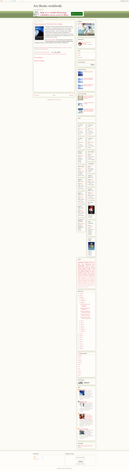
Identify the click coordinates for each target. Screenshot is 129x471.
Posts (36, 456)
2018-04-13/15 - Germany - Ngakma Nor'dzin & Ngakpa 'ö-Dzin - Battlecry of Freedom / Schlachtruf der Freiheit (86, 417)
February (82, 329)
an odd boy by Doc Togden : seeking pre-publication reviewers (89, 97)
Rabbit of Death (87, 275)
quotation (83, 271)
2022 (81, 295)
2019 (81, 334)
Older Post (71, 95)
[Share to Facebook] (58, 52)
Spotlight (44, 49)
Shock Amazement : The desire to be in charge (85, 314)
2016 (81, 335)
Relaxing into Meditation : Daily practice (85, 309)
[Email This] (54, 52)
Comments (37, 459)
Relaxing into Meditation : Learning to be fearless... (85, 311)
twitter (88, 283)
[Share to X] (57, 52)
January (82, 331)
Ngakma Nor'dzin (83, 262)
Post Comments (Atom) (56, 99)
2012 (81, 343)
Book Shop (80, 57)
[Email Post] (52, 52)
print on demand (89, 278)
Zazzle (79, 375)
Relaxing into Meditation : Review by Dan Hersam (89, 79)
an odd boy (92, 267)
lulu (82, 274)
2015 (81, 337)
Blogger (70, 468)
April (82, 326)
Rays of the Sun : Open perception (86, 43)
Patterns (86, 390)
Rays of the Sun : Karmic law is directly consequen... (85, 305)
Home (54, 95)
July (82, 320)
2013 (81, 341)
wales (91, 283)
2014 (81, 339)
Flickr (79, 364)
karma (85, 286)
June (82, 322)
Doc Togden (81, 270)
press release (83, 276)
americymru (92, 281)
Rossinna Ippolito (84, 285)
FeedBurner (83, 463)
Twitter (79, 370)
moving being (81, 275)
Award (82, 280)
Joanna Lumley (90, 284)
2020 (81, 297)
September (83, 300)
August (82, 302)
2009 (81, 348)
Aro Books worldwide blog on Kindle (89, 103)
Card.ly (79, 357)
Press (79, 368)
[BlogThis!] (56, 52)
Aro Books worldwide (47, 6)
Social (88, 281)
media (82, 279)
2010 (81, 346)
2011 (81, 345)
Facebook (80, 362)
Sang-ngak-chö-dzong (83, 429)
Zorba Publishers (90, 276)
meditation (50, 54)
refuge (87, 286)
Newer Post (36, 95)
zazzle (85, 279)
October (82, 298)
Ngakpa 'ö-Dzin (91, 268)
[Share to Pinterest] (59, 52)
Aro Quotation (82, 389)
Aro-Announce (82, 413)
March (82, 328)
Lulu (79, 366)
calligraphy (83, 278)
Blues (85, 270)
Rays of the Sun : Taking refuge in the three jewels (85, 317)
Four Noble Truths (84, 284)
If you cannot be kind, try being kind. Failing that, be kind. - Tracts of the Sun (89, 110)
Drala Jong (89, 280)
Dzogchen (39, 54)
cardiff (79, 283)
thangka (87, 271)
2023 (81, 293)
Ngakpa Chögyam (55, 54)
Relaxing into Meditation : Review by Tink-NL (89, 85)
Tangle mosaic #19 (88, 402)
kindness (82, 283)
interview (82, 286)
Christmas (85, 280)
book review (85, 267)
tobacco (85, 283)
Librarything (84, 281)
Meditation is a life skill (88, 71)
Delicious (80, 360)
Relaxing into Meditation (86, 265)
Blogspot (79, 355)
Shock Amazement (51, 39)
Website (79, 372)
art (87, 270)
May (82, 324)
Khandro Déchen (44, 54)
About (79, 55)
